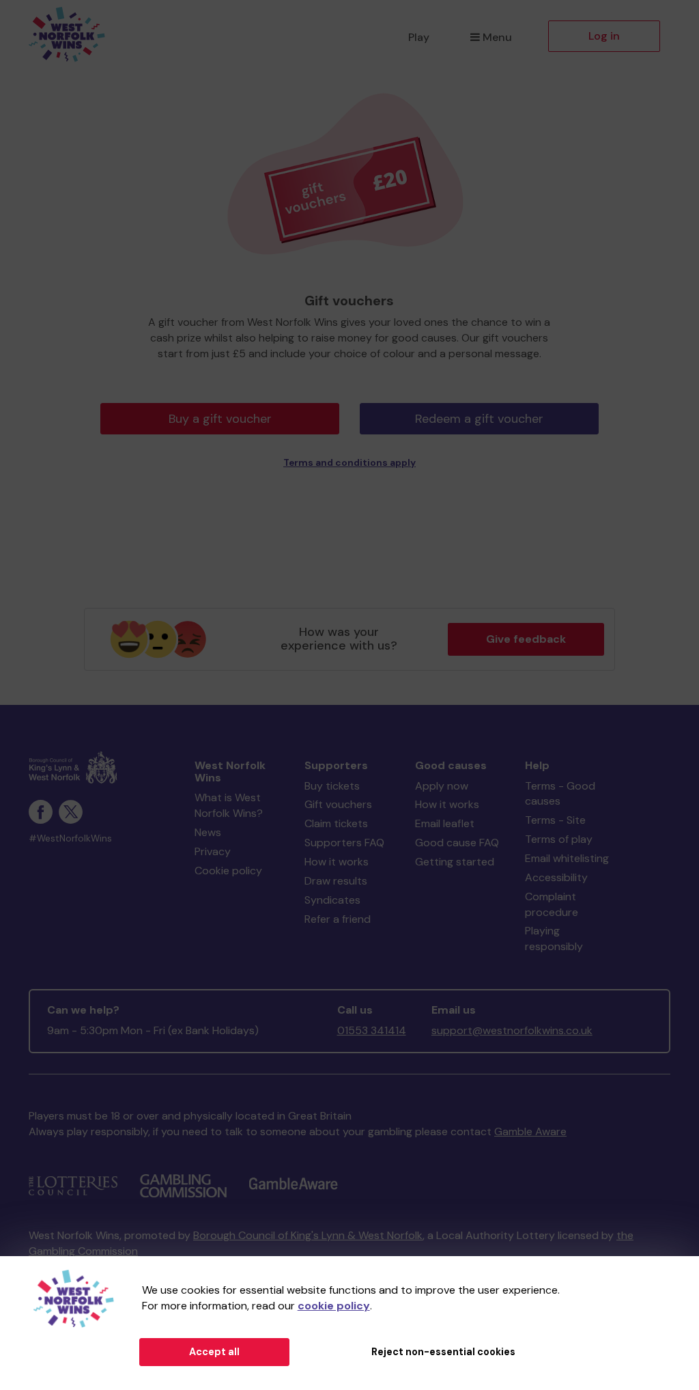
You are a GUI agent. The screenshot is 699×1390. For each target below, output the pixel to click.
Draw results (335, 881)
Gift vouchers (338, 804)
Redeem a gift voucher (479, 419)
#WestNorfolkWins (70, 838)
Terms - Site (555, 820)
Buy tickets (332, 786)
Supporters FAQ (344, 842)
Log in (604, 36)
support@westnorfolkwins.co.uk (512, 1030)
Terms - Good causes (560, 794)
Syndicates (332, 900)
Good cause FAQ (457, 842)
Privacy (213, 851)
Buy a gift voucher (220, 419)
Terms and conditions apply (349, 463)
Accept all (214, 1352)
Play (418, 37)
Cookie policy (228, 870)
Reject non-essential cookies (443, 1352)
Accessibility (556, 877)
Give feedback (526, 639)
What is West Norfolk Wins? (229, 805)
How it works (336, 861)
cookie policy (334, 1305)
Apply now (441, 786)
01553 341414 (371, 1030)
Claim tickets (336, 823)
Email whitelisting (567, 858)
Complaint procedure (551, 904)
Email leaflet (444, 823)
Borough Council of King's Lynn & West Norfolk (308, 1235)
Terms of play (559, 839)
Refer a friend (337, 919)
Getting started (454, 861)
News (208, 832)
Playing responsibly (554, 938)
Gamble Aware (530, 1131)
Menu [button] (497, 37)
